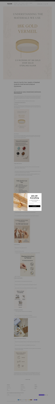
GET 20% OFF (34, 206)
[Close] (41, 194)
